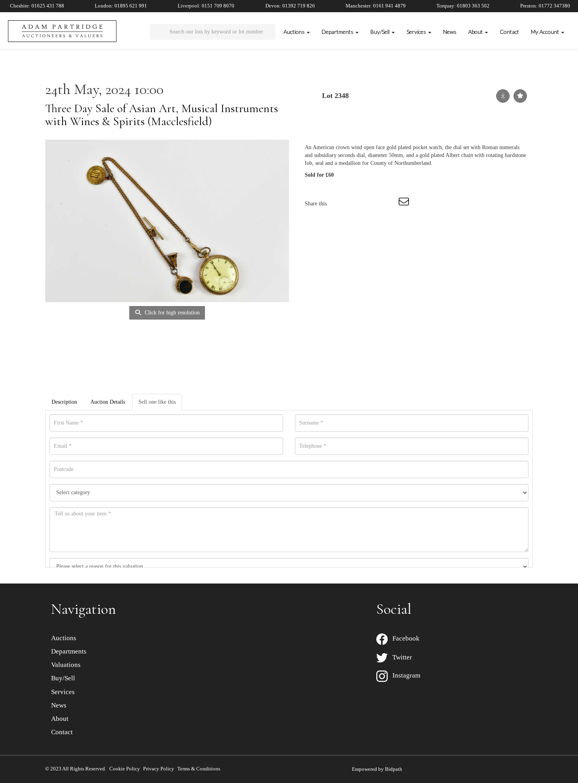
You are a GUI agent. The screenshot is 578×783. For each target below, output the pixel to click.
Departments (69, 651)
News (450, 31)
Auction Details (107, 402)
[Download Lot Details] (503, 96)
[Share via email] (405, 204)
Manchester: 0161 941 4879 (376, 6)
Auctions (63, 638)
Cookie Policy (124, 769)
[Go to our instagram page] (388, 204)
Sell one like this (157, 402)
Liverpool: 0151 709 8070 (206, 6)
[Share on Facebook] (339, 204)
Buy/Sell (63, 678)
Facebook (404, 638)
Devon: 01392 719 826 (290, 6)
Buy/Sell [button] (380, 31)
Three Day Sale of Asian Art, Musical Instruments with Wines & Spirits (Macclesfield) (161, 115)
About (59, 718)
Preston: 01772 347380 (545, 6)
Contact (509, 31)
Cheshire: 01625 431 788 (37, 6)
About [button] (476, 31)
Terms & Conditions (198, 769)
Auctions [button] (294, 31)
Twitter (400, 657)
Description (64, 402)
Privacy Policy (158, 769)
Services (63, 692)
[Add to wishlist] (520, 96)
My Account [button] (545, 31)
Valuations (66, 665)
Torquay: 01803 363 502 (463, 6)
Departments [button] (338, 31)
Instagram (404, 675)
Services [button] (417, 31)
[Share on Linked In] (372, 204)
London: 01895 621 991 (121, 6)
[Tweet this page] (356, 204)
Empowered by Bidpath (377, 769)
